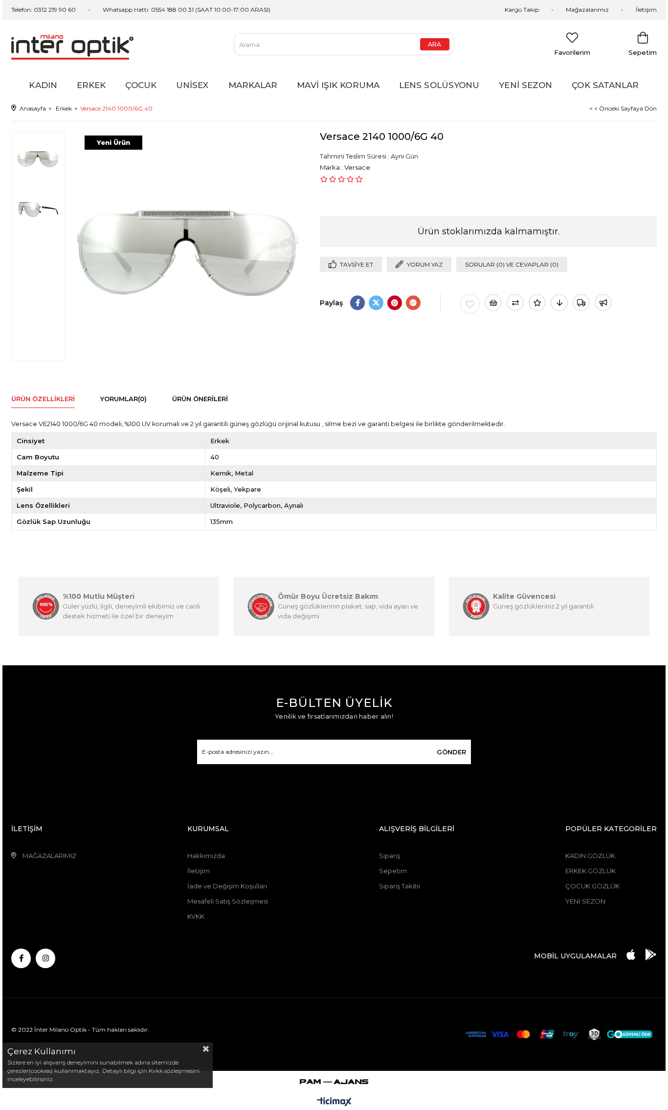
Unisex (192, 85)
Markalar (253, 85)
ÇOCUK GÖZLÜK (592, 886)
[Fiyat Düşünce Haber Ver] (559, 302)
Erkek (91, 85)
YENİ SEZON (585, 901)
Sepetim (393, 871)
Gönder (451, 752)
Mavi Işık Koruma (338, 85)
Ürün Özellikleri (43, 399)
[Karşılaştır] (515, 302)
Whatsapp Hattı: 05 (130, 9)
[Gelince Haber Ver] (603, 302)
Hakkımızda (206, 856)
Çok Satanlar (605, 85)
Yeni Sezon (525, 85)
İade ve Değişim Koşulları (227, 886)
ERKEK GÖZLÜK (590, 871)
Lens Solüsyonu (439, 85)
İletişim (646, 9)
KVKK (195, 916)
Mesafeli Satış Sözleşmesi (227, 901)
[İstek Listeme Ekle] (493, 302)
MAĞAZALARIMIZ (49, 856)
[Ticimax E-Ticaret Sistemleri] (334, 1102)
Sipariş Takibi (399, 886)
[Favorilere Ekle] (470, 304)
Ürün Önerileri (200, 399)
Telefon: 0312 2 (31, 9)
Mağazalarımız (587, 9)
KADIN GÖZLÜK (590, 856)
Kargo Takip (522, 9)
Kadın (43, 85)
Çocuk (140, 85)
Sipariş (389, 856)
